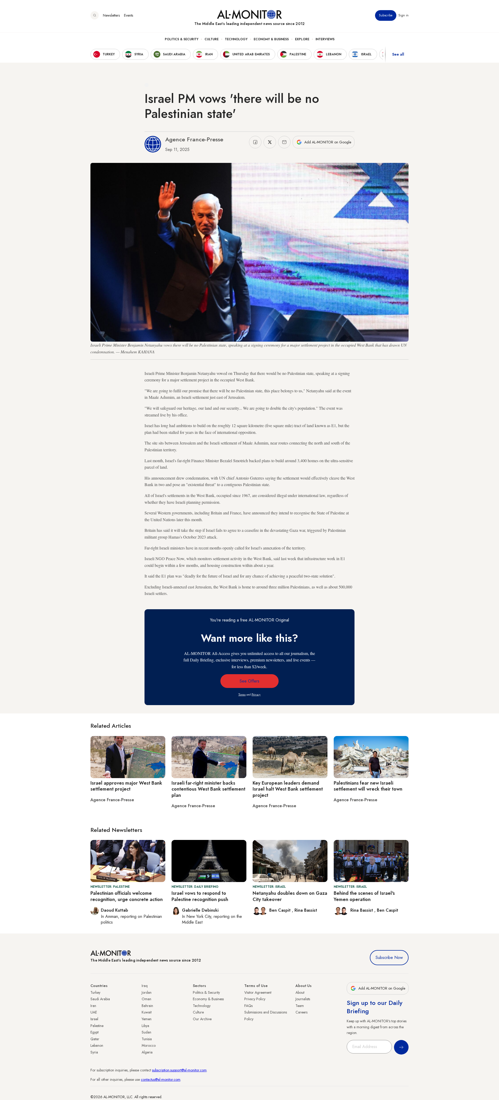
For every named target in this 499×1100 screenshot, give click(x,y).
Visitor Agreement (257, 992)
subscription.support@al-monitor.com (179, 1070)
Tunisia (147, 1039)
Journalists (303, 999)
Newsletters (111, 15)
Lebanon (96, 1045)
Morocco (149, 1045)
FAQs (248, 1005)
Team (300, 1005)
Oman (146, 999)
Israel (94, 1019)
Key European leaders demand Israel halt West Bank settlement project (288, 789)
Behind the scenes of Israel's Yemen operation (364, 896)
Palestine (96, 1025)
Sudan (146, 1032)
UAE (93, 1012)
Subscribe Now (389, 957)
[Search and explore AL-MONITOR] (94, 15)
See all (398, 54)
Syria (94, 1052)
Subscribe (385, 15)
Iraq (145, 985)
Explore (302, 39)
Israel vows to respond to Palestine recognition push (200, 896)
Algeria (147, 1052)
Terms (242, 694)
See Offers (249, 681)
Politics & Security (181, 39)
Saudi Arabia (100, 999)
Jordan (147, 992)
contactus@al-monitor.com (160, 1079)
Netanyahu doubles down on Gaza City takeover (290, 896)
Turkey (95, 992)
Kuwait (147, 1012)
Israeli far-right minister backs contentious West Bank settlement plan (208, 789)
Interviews (325, 39)
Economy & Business (271, 39)
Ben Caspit (280, 910)
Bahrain (147, 1005)
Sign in (403, 15)
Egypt (94, 1032)
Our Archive (202, 1019)
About (300, 992)
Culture (212, 39)
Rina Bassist (305, 910)
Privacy (256, 694)
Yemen (147, 1019)
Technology (236, 39)
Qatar (94, 1039)
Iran (93, 1005)
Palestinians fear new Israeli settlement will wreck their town (368, 786)
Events (128, 15)
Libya (145, 1025)
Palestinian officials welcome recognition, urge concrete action (126, 896)
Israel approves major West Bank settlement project (126, 786)
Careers (301, 1012)
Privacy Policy (254, 999)
